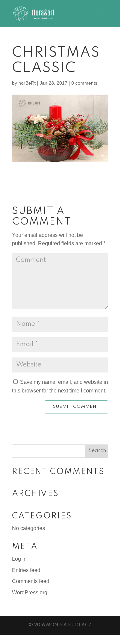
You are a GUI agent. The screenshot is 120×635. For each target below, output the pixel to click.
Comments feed (30, 581)
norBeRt (27, 83)
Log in (19, 559)
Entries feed (26, 570)
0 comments (84, 83)
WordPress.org (29, 592)
